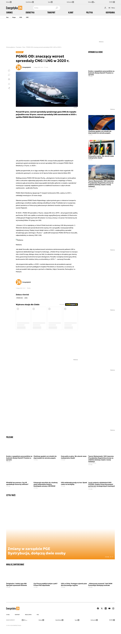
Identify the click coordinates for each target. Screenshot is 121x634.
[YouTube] (109, 608)
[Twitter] (101, 608)
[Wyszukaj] (56, 8)
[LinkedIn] (105, 608)
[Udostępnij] (9, 88)
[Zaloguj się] (105, 7)
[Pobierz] (9, 84)
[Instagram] (113, 608)
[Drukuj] (9, 79)
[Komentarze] (9, 75)
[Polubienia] (9, 70)
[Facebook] (98, 608)
